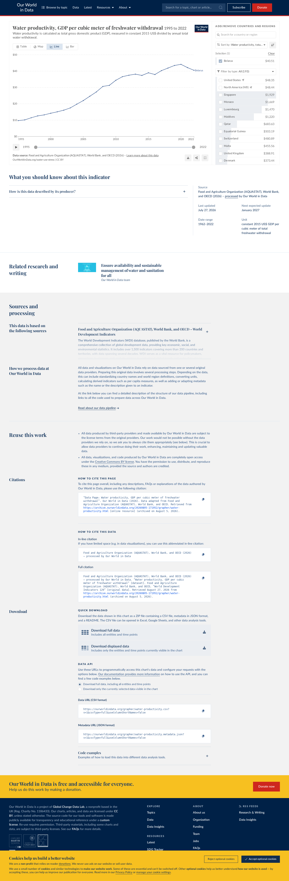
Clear (271, 53)
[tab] (21, 47)
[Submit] (220, 7)
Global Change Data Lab (68, 806)
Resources (103, 7)
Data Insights (155, 826)
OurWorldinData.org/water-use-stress (33, 159)
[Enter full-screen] (205, 157)
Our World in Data (27, 7)
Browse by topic (56, 7)
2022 (203, 147)
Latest (88, 7)
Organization (201, 819)
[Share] (196, 157)
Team (196, 834)
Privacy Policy (124, 872)
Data (76, 7)
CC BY (59, 159)
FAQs (75, 829)
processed (231, 196)
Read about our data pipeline (97, 408)
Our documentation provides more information (129, 674)
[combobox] (194, 7)
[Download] (188, 157)
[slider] (35, 147)
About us (199, 812)
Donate (262, 7)
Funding (198, 826)
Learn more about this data (142, 155)
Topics (151, 812)
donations (65, 864)
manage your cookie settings (153, 872)
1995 (26, 147)
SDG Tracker (155, 849)
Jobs (196, 841)
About (123, 7)
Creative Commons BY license (114, 461)
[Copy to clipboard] (199, 499)
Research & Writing (251, 812)
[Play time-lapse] (16, 147)
